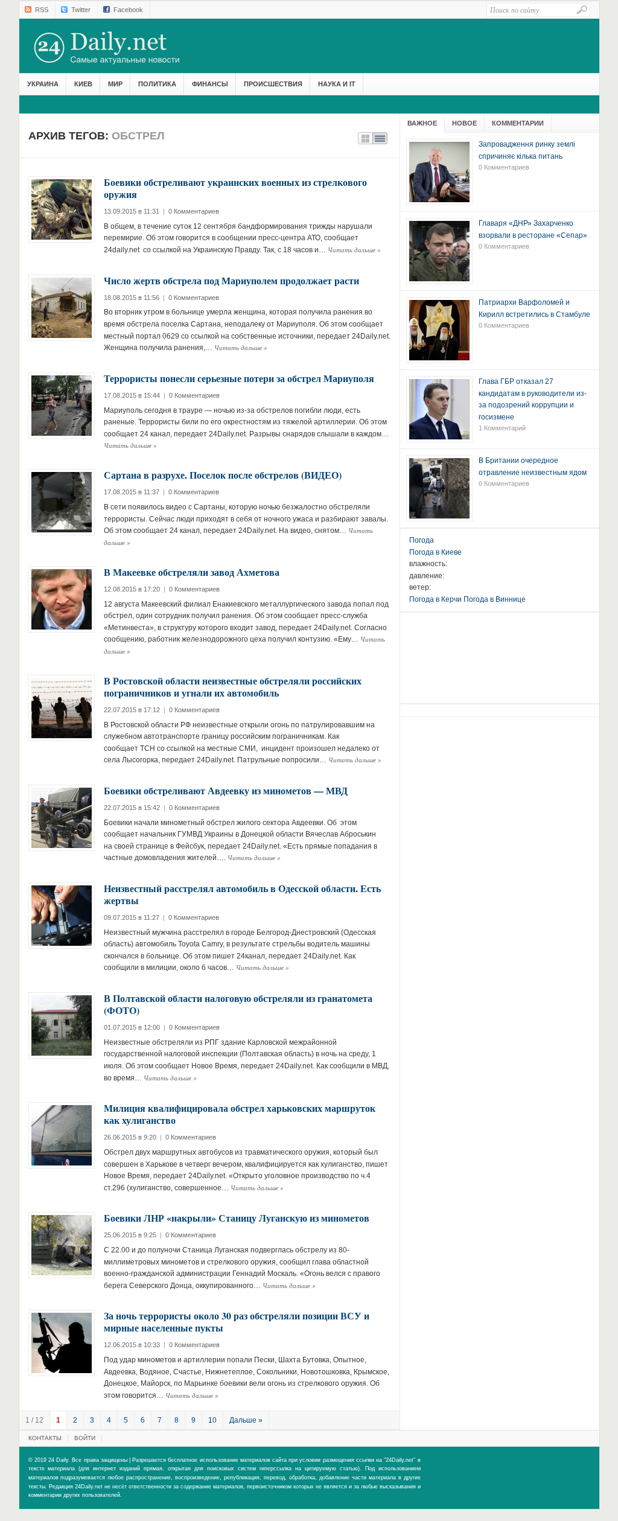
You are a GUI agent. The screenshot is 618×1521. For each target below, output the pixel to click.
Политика (157, 84)
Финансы (210, 84)
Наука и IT (336, 84)
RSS (41, 9)
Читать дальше (354, 249)
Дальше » (246, 1420)
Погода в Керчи (435, 599)
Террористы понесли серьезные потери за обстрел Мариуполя (239, 378)
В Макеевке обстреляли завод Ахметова (191, 572)
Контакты (45, 1438)
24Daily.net (118, 48)
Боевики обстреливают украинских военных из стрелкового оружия (235, 188)
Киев (83, 84)
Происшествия (273, 84)
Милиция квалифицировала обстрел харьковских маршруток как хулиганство (239, 1114)
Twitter (81, 9)
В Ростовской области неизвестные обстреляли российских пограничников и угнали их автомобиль (233, 687)
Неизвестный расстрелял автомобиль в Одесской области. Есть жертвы (242, 894)
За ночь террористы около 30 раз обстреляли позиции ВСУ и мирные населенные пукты (236, 1321)
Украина (43, 84)
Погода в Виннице (495, 599)
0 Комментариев (193, 211)
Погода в (435, 552)
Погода (421, 540)
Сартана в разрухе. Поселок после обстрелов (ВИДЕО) (223, 475)
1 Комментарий (502, 428)
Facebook (128, 9)
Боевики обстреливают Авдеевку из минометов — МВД (226, 790)
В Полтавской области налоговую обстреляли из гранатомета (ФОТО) (238, 1004)
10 (212, 1420)
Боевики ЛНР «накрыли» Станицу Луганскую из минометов (236, 1218)
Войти (84, 1438)
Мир (115, 84)
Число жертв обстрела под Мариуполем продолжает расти (231, 280)
